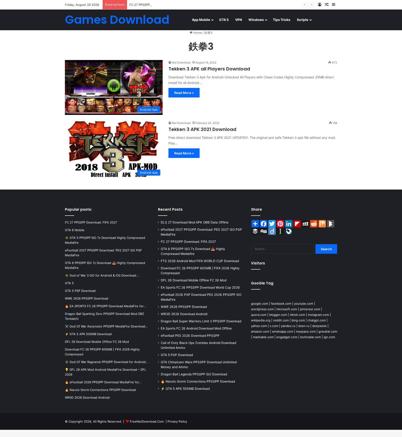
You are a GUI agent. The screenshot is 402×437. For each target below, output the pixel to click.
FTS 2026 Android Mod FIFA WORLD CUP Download (200, 261)
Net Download (181, 62)
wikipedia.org (260, 320)
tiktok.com (297, 315)
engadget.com (286, 337)
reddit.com (281, 320)
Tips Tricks (281, 20)
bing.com (298, 320)
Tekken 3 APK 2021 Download (202, 129)
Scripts (302, 20)
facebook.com (281, 303)
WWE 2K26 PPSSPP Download (184, 307)
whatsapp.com (282, 331)
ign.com (329, 337)
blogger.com (278, 315)
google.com (259, 303)
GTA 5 (224, 20)
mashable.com (263, 337)
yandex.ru (288, 326)
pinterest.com (310, 309)
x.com (274, 326)
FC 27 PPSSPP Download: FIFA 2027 (155, 5)
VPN (238, 20)
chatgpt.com (317, 320)
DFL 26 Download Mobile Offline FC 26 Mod (193, 280)
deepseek (319, 326)
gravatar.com (327, 331)
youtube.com (303, 303)
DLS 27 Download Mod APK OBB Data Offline (194, 222)
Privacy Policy (177, 421)
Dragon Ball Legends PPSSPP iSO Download (194, 374)
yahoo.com (259, 326)
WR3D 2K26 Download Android (184, 314)
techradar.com (310, 337)
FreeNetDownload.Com (147, 421)
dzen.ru (303, 326)
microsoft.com (286, 309)
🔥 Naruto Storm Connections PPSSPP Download (198, 381)
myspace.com (306, 331)
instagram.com (318, 315)
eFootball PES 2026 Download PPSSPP (190, 335)
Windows (256, 20)
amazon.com (260, 331)
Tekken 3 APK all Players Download (209, 69)
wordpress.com (262, 309)
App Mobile (201, 20)
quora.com (258, 315)
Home (197, 32)
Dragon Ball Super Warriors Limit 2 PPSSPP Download (201, 321)
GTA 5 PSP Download (177, 355)
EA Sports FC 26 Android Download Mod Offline (196, 328)
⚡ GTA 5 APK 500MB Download (185, 388)
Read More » (184, 93)
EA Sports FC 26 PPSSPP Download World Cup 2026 (200, 287)
